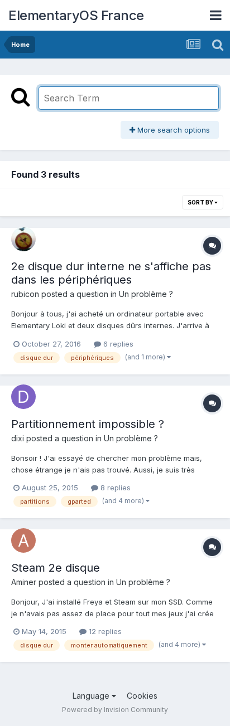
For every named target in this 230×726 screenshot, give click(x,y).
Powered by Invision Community (115, 709)
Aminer (23, 582)
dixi (17, 438)
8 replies (114, 487)
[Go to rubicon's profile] (23, 239)
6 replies (117, 343)
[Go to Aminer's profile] (23, 540)
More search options (172, 129)
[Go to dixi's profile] (23, 396)
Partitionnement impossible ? (87, 424)
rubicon (25, 294)
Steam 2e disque (55, 567)
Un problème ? (146, 294)
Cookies (142, 695)
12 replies (104, 631)
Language (92, 695)
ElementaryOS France (76, 15)
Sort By (201, 202)
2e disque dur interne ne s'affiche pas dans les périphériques (111, 273)
